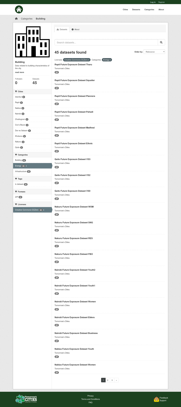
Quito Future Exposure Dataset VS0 (72, 190)
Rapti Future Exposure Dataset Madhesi (75, 127)
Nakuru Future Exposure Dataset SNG (74, 222)
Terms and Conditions (90, 399)
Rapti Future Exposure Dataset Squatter (75, 80)
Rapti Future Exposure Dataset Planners (75, 96)
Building (40, 18)
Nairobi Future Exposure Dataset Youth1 (75, 285)
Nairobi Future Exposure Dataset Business (76, 333)
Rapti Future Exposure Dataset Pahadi (74, 111)
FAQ (90, 402)
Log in (153, 2)
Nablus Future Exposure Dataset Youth (74, 348)
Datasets (136, 9)
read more (19, 72)
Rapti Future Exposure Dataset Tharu (73, 64)
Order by (138, 51)
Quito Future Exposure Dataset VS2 (72, 175)
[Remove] (88, 60)
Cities (125, 9)
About (161, 9)
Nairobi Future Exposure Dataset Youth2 (75, 269)
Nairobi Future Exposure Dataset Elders (75, 317)
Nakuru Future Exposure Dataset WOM (74, 206)
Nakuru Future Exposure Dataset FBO (74, 254)
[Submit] (161, 42)
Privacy (90, 395)
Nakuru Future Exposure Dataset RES (74, 238)
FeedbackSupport (164, 399)
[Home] (16, 18)
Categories (149, 9)
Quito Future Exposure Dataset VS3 (72, 159)
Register (161, 2)
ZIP (57, 72)
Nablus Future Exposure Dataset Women (75, 364)
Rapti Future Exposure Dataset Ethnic (74, 143)
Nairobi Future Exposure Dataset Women (75, 301)
